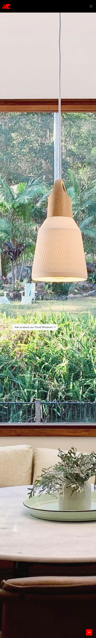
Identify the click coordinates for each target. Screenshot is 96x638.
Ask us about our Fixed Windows (34, 327)
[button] (89, 632)
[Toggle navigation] (91, 6)
